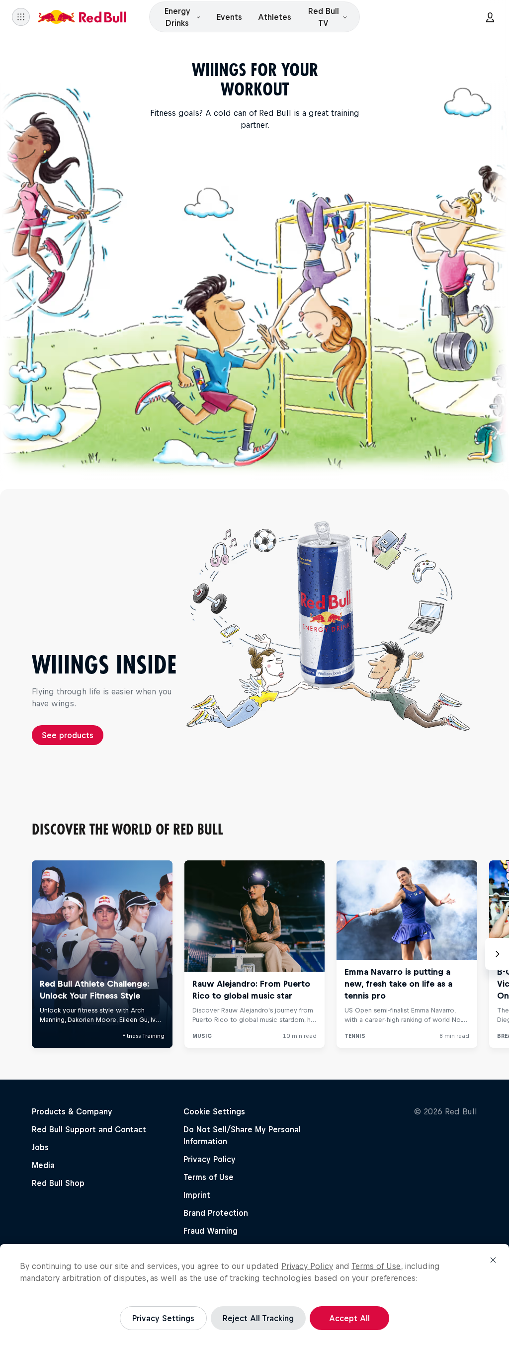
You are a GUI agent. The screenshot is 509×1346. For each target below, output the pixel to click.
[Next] (497, 954)
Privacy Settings (163, 1318)
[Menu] (21, 17)
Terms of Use (376, 1266)
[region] (254, 1295)
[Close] (493, 1260)
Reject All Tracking (258, 1318)
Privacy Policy (307, 1266)
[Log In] (490, 17)
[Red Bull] (82, 17)
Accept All (349, 1318)
